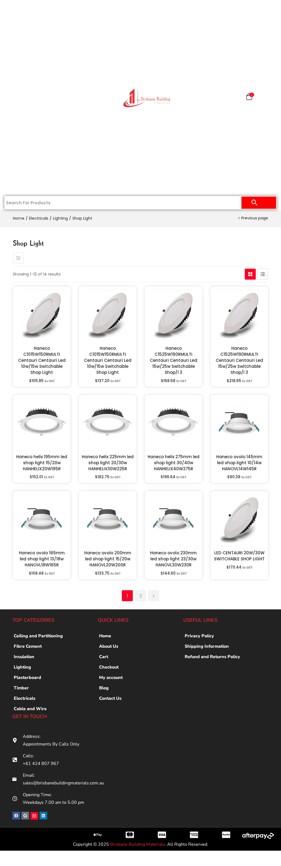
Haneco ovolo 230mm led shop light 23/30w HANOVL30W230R (173, 559)
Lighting (60, 218)
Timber (25, 97)
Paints (28, 44)
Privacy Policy (199, 636)
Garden (25, 151)
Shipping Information (207, 646)
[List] (262, 274)
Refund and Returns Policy (212, 657)
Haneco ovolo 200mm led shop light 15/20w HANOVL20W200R (107, 559)
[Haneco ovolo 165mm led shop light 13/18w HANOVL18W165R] (42, 520)
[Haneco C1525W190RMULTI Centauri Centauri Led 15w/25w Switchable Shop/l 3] (173, 315)
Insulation (25, 115)
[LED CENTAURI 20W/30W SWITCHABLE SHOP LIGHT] (239, 520)
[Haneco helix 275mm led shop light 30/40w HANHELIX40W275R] (173, 424)
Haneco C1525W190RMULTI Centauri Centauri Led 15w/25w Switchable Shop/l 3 (173, 360)
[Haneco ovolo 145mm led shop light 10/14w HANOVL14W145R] (239, 424)
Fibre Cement (28, 646)
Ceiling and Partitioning (21, 65)
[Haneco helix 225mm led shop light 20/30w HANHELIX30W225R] (108, 424)
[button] (249, 97)
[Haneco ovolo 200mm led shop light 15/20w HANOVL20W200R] (108, 520)
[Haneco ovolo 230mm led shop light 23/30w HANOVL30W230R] (173, 520)
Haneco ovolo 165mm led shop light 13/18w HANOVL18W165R (42, 559)
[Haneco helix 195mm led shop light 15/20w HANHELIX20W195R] (42, 424)
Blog (104, 688)
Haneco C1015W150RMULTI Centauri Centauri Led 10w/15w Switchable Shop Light (42, 360)
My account (111, 678)
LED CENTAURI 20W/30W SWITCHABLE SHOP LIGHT (239, 556)
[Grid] (250, 274)
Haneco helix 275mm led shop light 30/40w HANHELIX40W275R (173, 463)
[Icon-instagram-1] (34, 816)
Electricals (25, 133)
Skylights (25, 169)
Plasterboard (25, 26)
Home (28, 8)
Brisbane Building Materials (137, 844)
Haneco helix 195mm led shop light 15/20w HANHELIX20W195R (41, 463)
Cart (103, 657)
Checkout (109, 667)
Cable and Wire (30, 709)
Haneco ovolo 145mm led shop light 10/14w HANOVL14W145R (239, 463)
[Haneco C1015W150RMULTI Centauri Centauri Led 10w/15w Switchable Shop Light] (42, 315)
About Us (108, 646)
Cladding (25, 80)
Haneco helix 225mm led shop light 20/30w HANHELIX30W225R (108, 463)
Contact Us (25, 186)
